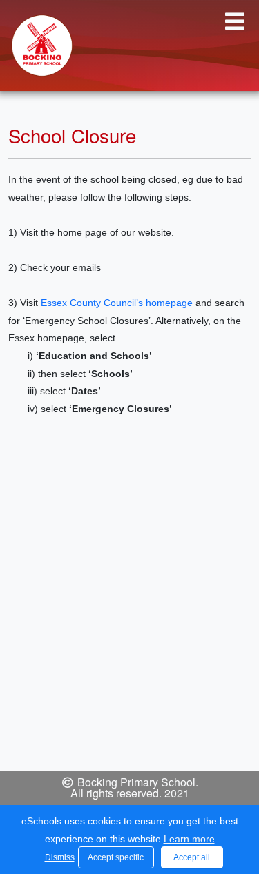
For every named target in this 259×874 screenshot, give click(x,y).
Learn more (189, 838)
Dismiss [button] (58, 857)
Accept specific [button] (116, 857)
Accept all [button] (191, 857)
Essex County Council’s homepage (117, 302)
